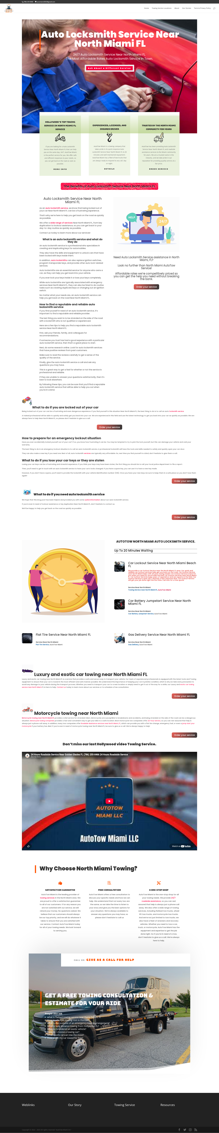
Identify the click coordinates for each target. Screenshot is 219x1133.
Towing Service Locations (161, 8)
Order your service (146, 286)
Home (146, 8)
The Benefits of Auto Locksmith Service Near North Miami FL (109, 186)
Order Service (158, 169)
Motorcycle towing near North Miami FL (38, 718)
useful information (92, 500)
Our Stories (186, 8)
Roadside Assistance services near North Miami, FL (101, 723)
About (176, 8)
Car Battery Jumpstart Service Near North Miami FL (159, 602)
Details (109, 169)
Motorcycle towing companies (42, 721)
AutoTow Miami (164, 590)
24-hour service (154, 721)
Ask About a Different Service (109, 68)
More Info (60, 169)
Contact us (61, 687)
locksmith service (176, 411)
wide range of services (61, 222)
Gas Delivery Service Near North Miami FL (159, 635)
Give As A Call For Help (110, 960)
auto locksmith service (56, 208)
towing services (47, 898)
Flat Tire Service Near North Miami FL (63, 635)
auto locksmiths (59, 260)
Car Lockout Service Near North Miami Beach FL (162, 564)
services (87, 453)
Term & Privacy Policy (202, 8)
